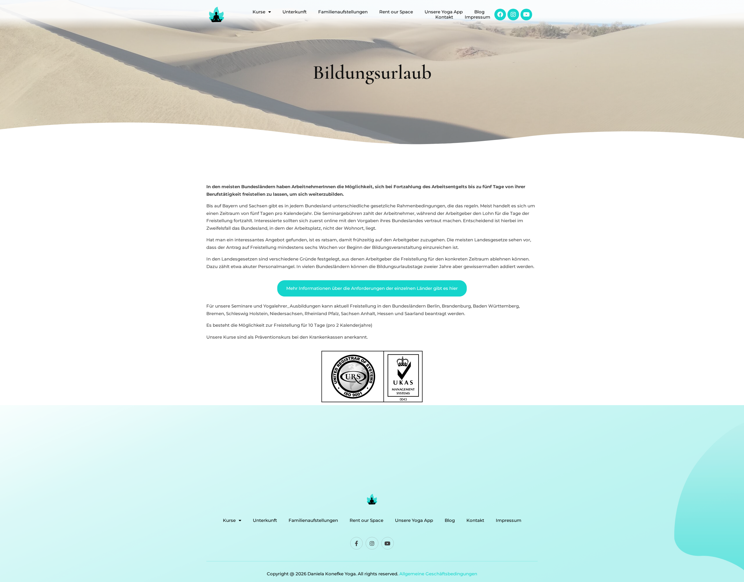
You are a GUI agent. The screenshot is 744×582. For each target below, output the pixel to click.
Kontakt (444, 17)
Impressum (477, 17)
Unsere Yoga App (444, 12)
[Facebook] (500, 14)
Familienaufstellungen (343, 12)
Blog (479, 12)
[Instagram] (513, 14)
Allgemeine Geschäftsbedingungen (438, 573)
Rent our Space (396, 12)
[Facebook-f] (356, 543)
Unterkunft (294, 12)
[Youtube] (526, 14)
